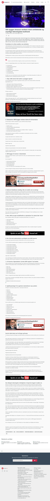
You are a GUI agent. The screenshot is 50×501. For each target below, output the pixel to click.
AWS (14, 431)
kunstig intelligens (38, 431)
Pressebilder (36, 469)
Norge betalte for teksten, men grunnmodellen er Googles (23, 473)
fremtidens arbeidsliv (29, 431)
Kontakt (42, 2)
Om (45, 2)
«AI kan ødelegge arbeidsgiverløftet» (24, 492)
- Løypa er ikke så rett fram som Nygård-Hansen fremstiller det (24, 482)
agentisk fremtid (9, 431)
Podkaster (32, 2)
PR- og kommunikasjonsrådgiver (16, 2)
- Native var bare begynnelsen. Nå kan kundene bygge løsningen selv (24, 486)
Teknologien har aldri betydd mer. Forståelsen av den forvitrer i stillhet (24, 496)
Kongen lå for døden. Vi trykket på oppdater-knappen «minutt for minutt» (24, 443)
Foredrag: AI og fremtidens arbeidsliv (40, 474)
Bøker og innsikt (26, 2)
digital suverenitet (20, 431)
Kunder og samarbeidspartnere (39, 476)
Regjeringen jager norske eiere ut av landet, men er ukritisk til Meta (25, 471)
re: (6, 433)
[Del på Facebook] (6, 35)
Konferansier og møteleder (38, 473)
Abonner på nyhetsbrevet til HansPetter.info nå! (38, 471)
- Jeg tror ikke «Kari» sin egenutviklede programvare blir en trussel (24, 480)
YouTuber (37, 2)
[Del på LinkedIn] (9, 35)
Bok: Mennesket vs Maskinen (39, 475)
